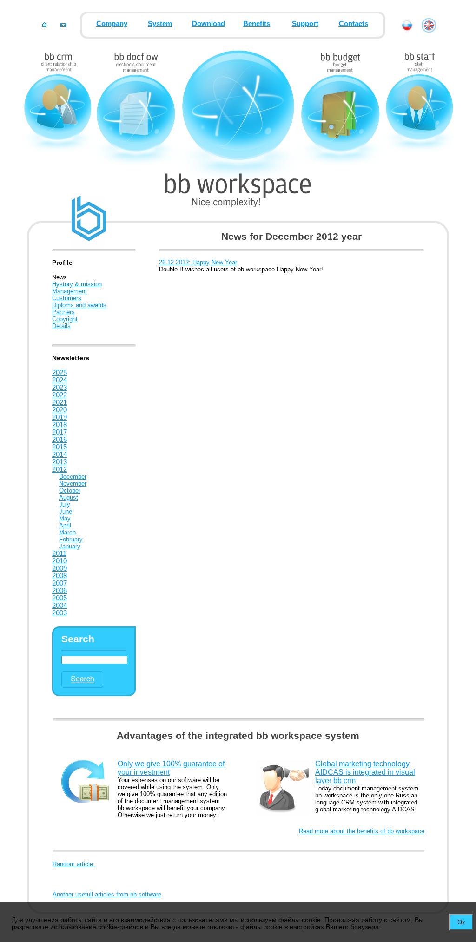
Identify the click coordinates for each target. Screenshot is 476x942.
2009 (59, 568)
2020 (59, 410)
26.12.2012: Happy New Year (198, 262)
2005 (59, 598)
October (69, 490)
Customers (66, 298)
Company (111, 23)
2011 (59, 553)
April (65, 525)
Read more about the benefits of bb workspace (361, 831)
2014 (59, 454)
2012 (59, 469)
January (69, 546)
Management (69, 291)
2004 (59, 605)
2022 (59, 395)
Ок (461, 922)
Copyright (65, 319)
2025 (59, 372)
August (68, 497)
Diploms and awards (79, 305)
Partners (63, 312)
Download (208, 23)
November (72, 483)
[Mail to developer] (63, 24)
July (64, 504)
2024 (59, 380)
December (72, 476)
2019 (59, 417)
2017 (59, 432)
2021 (59, 402)
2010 (59, 561)
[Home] (44, 24)
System (160, 23)
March (67, 532)
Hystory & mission (77, 284)
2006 (59, 590)
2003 (59, 613)
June (65, 511)
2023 (59, 387)
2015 (59, 447)
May (65, 518)
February (71, 539)
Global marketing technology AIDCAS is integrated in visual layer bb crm (365, 772)
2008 (59, 576)
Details (61, 326)
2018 (59, 424)
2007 (59, 583)
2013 (59, 462)
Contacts (353, 23)
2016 (59, 439)
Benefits (256, 23)
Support (305, 23)
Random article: (74, 864)
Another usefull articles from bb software (107, 894)
